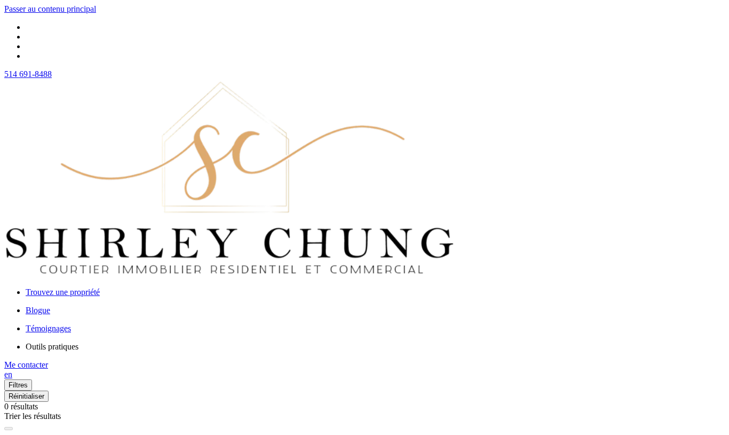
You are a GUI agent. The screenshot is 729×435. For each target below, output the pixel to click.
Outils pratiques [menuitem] (52, 346)
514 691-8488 (28, 74)
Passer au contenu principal (50, 8)
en (8, 374)
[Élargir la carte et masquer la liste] (8, 428)
